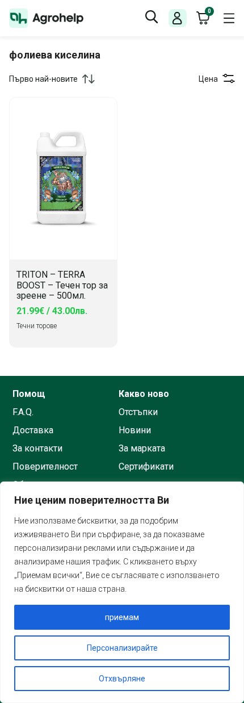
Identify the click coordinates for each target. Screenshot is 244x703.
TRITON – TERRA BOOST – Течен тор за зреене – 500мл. (62, 285)
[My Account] (177, 18)
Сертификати (146, 466)
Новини (135, 430)
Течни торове (36, 326)
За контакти (37, 448)
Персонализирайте (122, 647)
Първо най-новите (43, 78)
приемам (122, 617)
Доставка (32, 430)
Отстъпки (138, 412)
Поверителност (45, 466)
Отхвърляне (122, 678)
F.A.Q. (22, 412)
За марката (142, 448)
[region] (122, 592)
